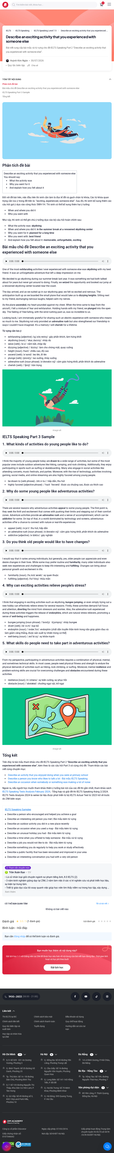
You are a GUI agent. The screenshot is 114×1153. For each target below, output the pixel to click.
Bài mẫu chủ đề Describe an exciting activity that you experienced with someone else (40, 88)
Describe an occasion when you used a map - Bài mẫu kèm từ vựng (42, 828)
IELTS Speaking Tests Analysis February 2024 (26, 791)
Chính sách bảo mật (43, 1016)
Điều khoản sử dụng (74, 1016)
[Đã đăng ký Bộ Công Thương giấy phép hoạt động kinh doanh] (23, 1145)
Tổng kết (6, 96)
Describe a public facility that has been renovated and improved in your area (47, 852)
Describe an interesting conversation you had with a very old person (42, 856)
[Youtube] (85, 996)
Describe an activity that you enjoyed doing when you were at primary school (48, 775)
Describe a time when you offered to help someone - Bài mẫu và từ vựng (45, 838)
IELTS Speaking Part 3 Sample (16, 92)
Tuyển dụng (39, 1026)
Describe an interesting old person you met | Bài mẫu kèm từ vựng (41, 819)
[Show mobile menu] (109, 4)
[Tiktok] (96, 996)
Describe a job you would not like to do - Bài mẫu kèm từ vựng (39, 842)
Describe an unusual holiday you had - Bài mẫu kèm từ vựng (38, 833)
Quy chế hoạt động (74, 1021)
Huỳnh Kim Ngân (19, 60)
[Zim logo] (5, 5)
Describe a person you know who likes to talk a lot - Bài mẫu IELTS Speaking (48, 778)
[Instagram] (107, 996)
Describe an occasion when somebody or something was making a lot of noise (49, 782)
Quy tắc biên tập (16, 65)
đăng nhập (19, 936)
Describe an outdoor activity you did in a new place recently (38, 823)
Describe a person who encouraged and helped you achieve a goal (41, 814)
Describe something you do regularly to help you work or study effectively (45, 847)
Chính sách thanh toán (44, 1021)
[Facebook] (75, 996)
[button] (13, 5)
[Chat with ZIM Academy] (107, 1146)
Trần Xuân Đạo (17, 872)
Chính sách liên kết (10, 1021)
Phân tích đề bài (10, 84)
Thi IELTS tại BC (9, 1016)
